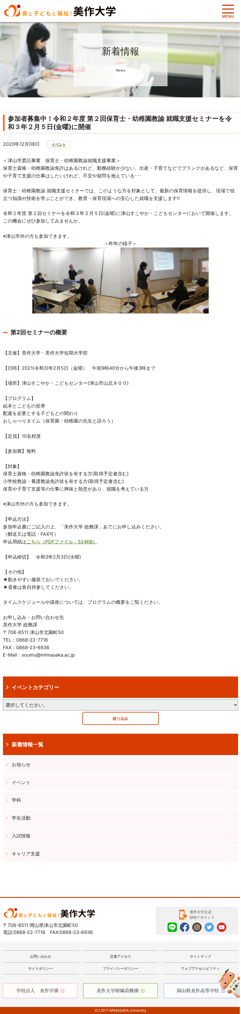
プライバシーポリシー (120, 968)
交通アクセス (120, 956)
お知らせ (21, 764)
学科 (16, 800)
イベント (59, 144)
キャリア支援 (26, 854)
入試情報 (21, 836)
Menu (228, 11)
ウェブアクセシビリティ (200, 968)
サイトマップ (200, 956)
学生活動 (21, 818)
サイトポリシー (40, 968)
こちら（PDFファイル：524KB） (61, 542)
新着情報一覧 (27, 744)
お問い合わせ (40, 956)
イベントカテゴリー (35, 687)
